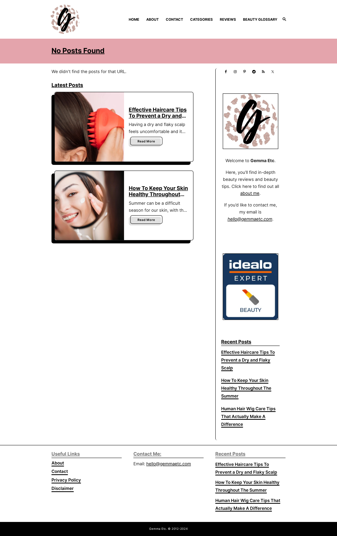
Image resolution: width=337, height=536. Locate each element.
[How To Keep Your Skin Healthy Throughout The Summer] (89, 205)
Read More (147, 142)
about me (249, 193)
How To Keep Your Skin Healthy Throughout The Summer (158, 194)
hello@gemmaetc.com (168, 463)
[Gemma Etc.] (78, 19)
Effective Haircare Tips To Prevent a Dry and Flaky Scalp (158, 115)
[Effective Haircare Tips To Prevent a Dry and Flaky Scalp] (89, 127)
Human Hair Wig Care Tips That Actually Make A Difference (248, 416)
